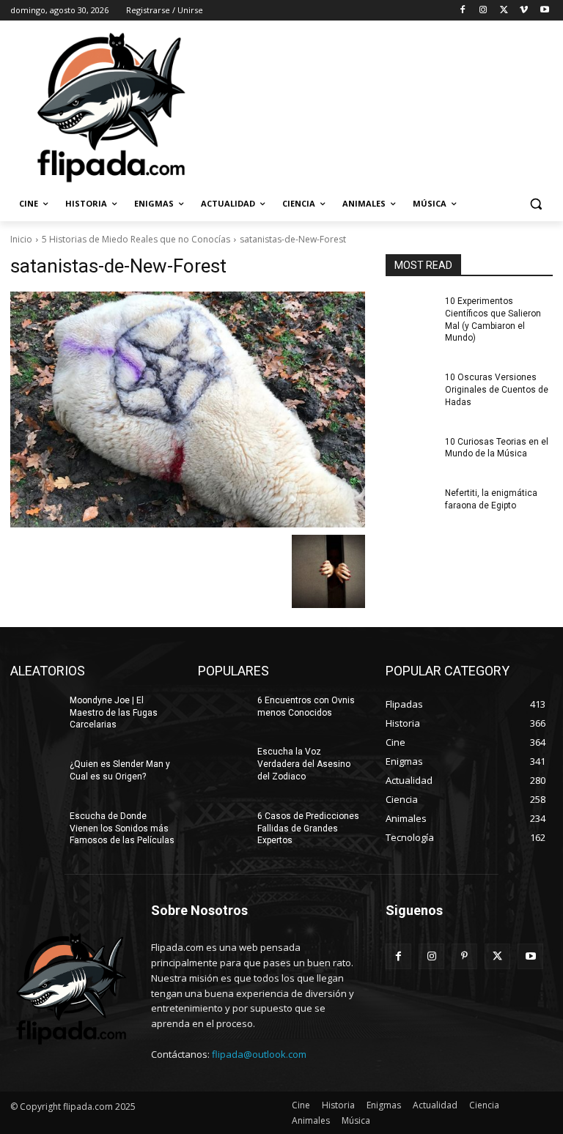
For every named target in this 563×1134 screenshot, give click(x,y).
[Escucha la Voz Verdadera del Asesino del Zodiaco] (223, 763)
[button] (535, 204)
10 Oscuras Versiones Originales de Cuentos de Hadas (496, 389)
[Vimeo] (523, 10)
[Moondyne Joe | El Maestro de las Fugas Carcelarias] (35, 712)
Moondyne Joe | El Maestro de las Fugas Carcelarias (114, 712)
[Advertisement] (381, 106)
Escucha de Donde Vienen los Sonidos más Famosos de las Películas (122, 828)
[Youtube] (544, 10)
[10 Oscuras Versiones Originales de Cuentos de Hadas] (410, 389)
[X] (504, 10)
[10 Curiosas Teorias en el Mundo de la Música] (410, 453)
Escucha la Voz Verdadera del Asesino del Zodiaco (303, 764)
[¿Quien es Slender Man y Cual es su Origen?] (35, 775)
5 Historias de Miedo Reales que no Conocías (136, 239)
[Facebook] (463, 10)
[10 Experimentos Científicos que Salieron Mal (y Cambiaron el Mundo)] (410, 312)
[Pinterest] (464, 956)
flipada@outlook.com (259, 1054)
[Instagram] (483, 10)
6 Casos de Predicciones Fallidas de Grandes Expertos (308, 828)
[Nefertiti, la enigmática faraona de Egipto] (410, 504)
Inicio (21, 239)
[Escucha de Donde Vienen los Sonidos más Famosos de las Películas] (35, 827)
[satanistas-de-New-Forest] (187, 409)
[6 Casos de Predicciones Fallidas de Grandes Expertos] (223, 827)
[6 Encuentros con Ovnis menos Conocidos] (223, 712)
